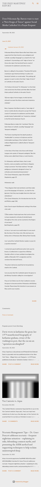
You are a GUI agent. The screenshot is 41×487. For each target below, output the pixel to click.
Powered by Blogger (21, 482)
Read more (35, 364)
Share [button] (34, 301)
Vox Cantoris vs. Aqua (12, 400)
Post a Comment (7, 315)
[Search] (33, 3)
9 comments (12, 421)
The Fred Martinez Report (13, 4)
